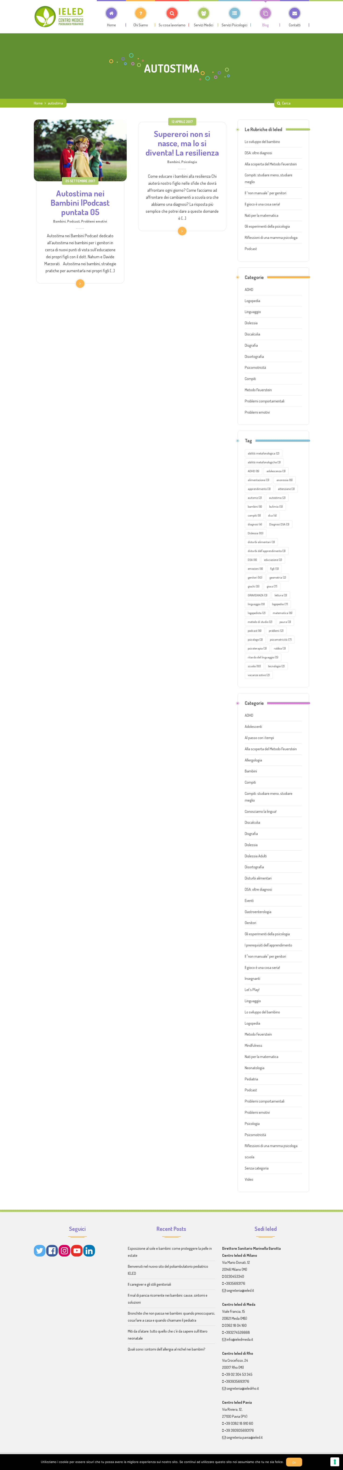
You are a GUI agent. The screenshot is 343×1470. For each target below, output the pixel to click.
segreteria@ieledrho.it (243, 1388)
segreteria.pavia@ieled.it (245, 1437)
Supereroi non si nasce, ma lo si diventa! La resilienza (182, 143)
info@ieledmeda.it (240, 1339)
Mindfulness (253, 1045)
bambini (255, 506)
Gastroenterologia (258, 911)
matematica (282, 613)
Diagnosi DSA (279, 524)
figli (274, 568)
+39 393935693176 (239, 1430)
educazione (273, 560)
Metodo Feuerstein (258, 390)
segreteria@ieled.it (240, 1290)
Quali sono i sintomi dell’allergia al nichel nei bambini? (166, 1349)
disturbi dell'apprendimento (267, 551)
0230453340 (234, 1276)
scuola (254, 666)
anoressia (284, 480)
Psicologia (189, 161)
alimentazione (258, 480)
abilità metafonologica (263, 453)
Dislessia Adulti (256, 856)
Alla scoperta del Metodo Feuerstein (271, 164)
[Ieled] (59, 16)
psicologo (255, 639)
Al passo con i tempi (259, 737)
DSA (252, 560)
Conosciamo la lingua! (260, 811)
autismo (255, 497)
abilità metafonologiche (264, 462)
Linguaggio (253, 311)
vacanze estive (259, 675)
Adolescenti (253, 726)
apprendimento (259, 489)
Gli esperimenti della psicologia (267, 226)
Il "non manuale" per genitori (265, 956)
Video (249, 1179)
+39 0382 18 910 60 (238, 1423)
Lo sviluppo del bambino (262, 141)
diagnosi (255, 524)
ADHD (249, 289)
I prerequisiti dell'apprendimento (268, 945)
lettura (281, 595)
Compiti (250, 378)
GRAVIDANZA (257, 595)
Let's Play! (252, 989)
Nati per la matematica (261, 215)
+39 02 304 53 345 (238, 1374)
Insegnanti (252, 978)
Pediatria (251, 1079)
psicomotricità (281, 639)
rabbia (280, 648)
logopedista (257, 613)
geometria (278, 577)
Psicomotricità (255, 367)
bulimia (276, 506)
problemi (276, 630)
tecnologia (276, 666)
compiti (254, 515)
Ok (294, 1462)
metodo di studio (260, 622)
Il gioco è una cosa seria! (262, 204)
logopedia (280, 604)
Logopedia (252, 300)
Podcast (73, 221)
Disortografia (254, 356)
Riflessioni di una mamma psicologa (271, 237)
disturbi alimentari (261, 542)
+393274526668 (237, 1332)
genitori (255, 577)
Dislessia (251, 323)
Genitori (250, 922)
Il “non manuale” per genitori (265, 193)
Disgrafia (251, 345)
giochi (253, 586)
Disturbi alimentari (258, 878)
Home (38, 103)
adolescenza (276, 471)
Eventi (249, 900)
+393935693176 (236, 1381)
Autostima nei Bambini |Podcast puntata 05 (80, 202)
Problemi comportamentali (264, 401)
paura (285, 622)
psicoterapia (257, 648)
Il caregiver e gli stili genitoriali (149, 1284)
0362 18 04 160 (235, 1325)
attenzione (286, 489)
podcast (255, 630)
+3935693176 (234, 1283)
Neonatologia (254, 1067)
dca (272, 515)
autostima (277, 497)
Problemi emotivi (94, 221)
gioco (272, 586)
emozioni (255, 568)
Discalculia (252, 334)
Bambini (59, 221)
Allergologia (253, 760)
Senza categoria (257, 1168)
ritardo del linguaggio (263, 657)
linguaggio (256, 604)
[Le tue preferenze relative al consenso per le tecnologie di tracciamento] (334, 1461)
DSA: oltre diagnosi (258, 152)
